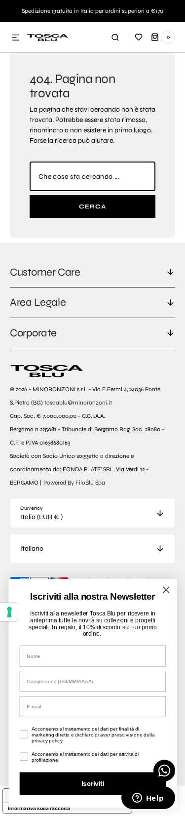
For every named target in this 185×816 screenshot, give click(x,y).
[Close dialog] (165, 589)
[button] (16, 38)
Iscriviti (92, 783)
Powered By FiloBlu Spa (74, 482)
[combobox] (92, 176)
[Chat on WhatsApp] (164, 770)
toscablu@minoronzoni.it (78, 402)
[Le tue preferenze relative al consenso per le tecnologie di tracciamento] (9, 612)
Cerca (93, 206)
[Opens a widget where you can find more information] (148, 798)
